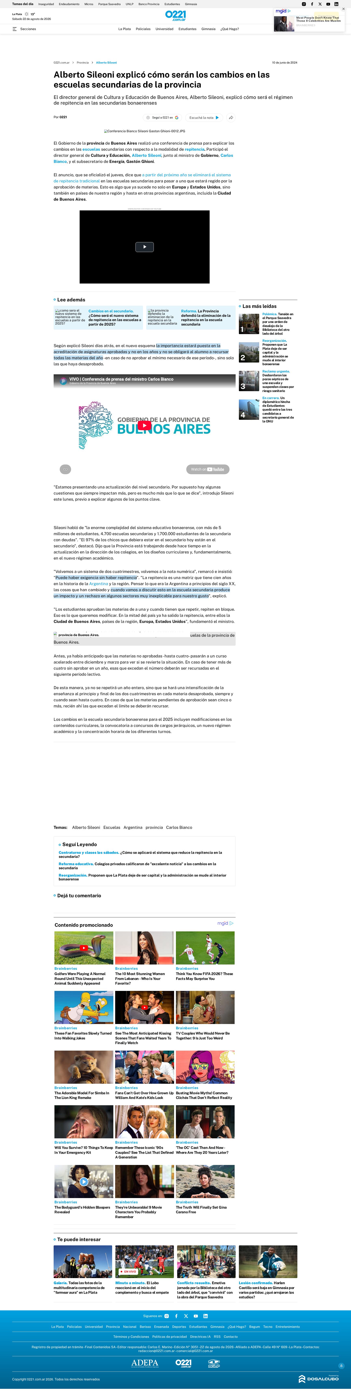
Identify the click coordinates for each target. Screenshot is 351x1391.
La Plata (124, 29)
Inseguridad (46, 4)
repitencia (194, 149)
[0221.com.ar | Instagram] (303, 4)
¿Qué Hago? (230, 29)
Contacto (231, 1337)
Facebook (176, 1316)
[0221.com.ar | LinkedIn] (336, 4)
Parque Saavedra (109, 4)
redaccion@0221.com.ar (156, 1351)
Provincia (83, 62)
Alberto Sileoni (146, 155)
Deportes (179, 1327)
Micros (88, 4)
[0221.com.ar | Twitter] (320, 4)
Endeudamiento (69, 4)
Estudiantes (172, 4)
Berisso (145, 1327)
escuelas (91, 149)
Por (60, 117)
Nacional (129, 1327)
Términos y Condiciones (131, 1337)
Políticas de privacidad (169, 1337)
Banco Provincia (149, 4)
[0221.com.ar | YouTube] (328, 4)
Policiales (143, 29)
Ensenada (161, 1327)
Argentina (98, 583)
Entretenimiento (288, 1327)
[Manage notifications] (341, 1366)
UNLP (129, 4)
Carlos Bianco (179, 827)
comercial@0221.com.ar (195, 1351)
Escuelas (111, 827)
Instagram (166, 1316)
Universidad (164, 29)
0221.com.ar (61, 62)
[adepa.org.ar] (145, 1364)
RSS (217, 1337)
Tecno (267, 1327)
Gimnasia (191, 4)
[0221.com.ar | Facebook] (312, 4)
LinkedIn (205, 1316)
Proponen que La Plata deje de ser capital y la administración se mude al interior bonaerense (142, 877)
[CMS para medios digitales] (319, 1379)
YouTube (195, 1316)
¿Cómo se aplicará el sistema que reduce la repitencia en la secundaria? (140, 854)
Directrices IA (200, 1337)
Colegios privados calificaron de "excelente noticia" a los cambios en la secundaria (137, 866)
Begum (254, 1327)
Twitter (186, 1316)
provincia (154, 827)
